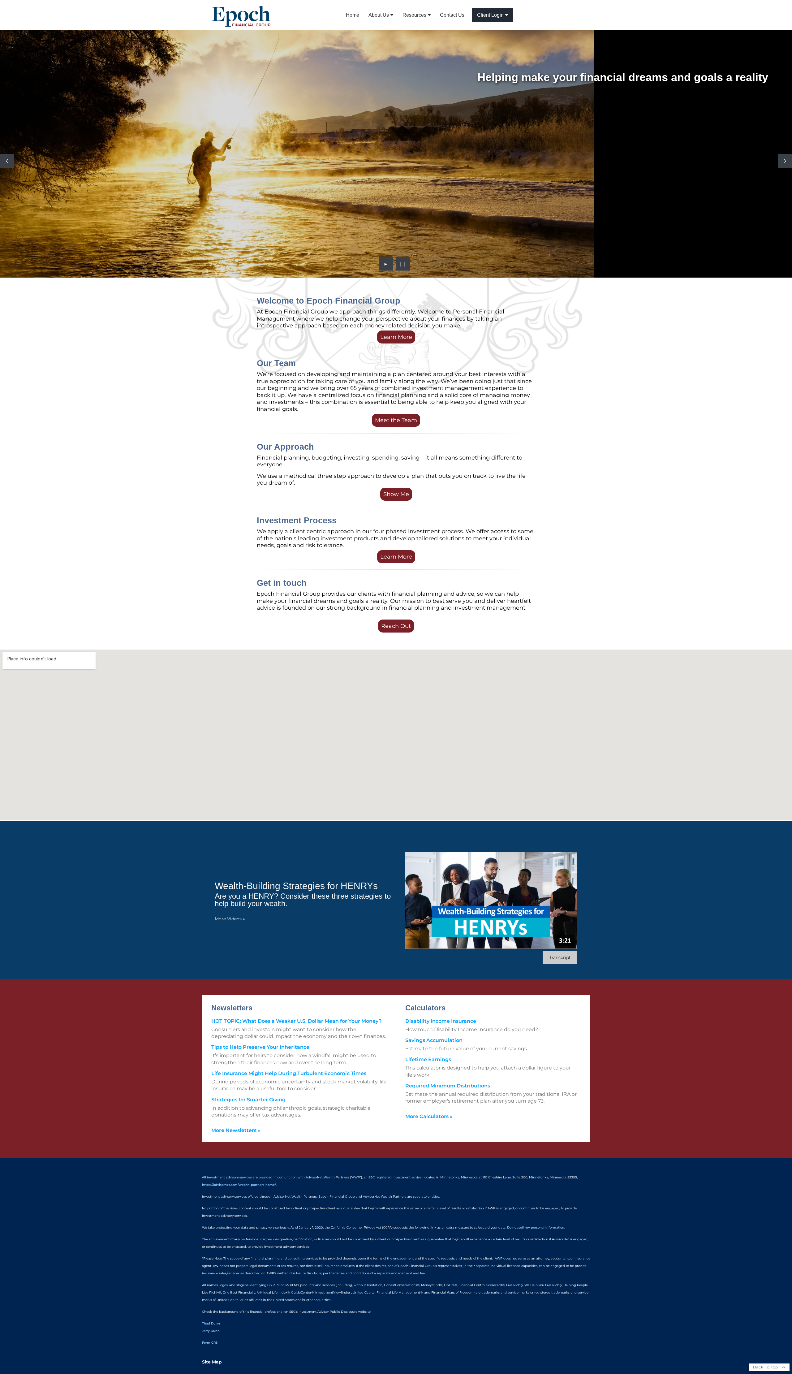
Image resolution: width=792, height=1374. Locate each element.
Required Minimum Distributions (447, 1086)
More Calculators (429, 1116)
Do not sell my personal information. (536, 1227)
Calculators (425, 1008)
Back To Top (766, 1367)
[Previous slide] (7, 161)
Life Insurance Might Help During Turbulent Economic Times (288, 1073)
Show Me (396, 494)
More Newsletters (235, 1130)
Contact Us (452, 15)
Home (352, 15)
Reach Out (396, 626)
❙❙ (403, 263)
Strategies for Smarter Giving (248, 1100)
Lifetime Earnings (428, 1059)
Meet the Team (396, 420)
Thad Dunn (211, 1323)
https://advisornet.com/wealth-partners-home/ (239, 1185)
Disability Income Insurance (440, 1021)
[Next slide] (785, 161)
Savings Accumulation (434, 1040)
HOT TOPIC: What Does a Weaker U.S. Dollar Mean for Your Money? (296, 1021)
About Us (378, 15)
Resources (414, 15)
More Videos (230, 919)
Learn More (396, 337)
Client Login (490, 15)
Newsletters (231, 1008)
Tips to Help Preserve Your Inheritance (260, 1047)
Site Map (212, 1362)
